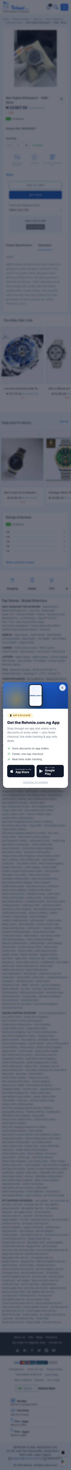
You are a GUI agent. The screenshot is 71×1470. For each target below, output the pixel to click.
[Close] (62, 687)
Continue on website (35, 782)
